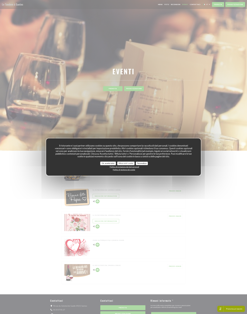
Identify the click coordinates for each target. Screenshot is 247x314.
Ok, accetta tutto (108, 163)
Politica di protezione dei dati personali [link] (124, 167)
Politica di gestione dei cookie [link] (124, 170)
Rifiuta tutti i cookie (126, 163)
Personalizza (142, 163)
